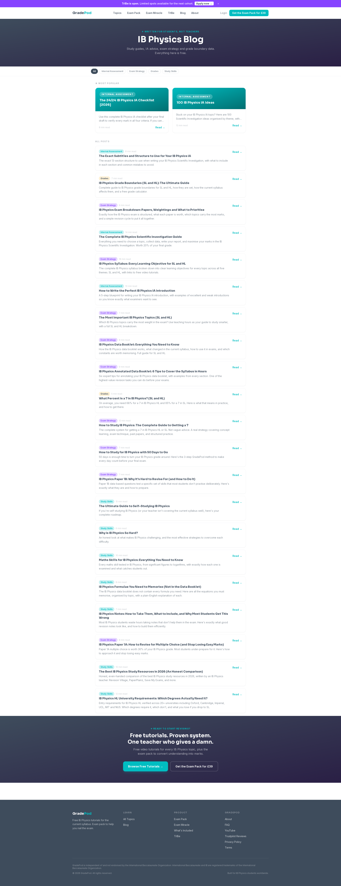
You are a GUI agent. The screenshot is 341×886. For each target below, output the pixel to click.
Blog (183, 12)
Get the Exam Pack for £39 (249, 12)
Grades (154, 71)
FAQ (227, 824)
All (94, 71)
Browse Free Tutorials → (145, 766)
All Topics (129, 819)
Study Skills (170, 71)
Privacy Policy (233, 841)
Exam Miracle (154, 12)
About (195, 12)
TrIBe (171, 12)
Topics (117, 12)
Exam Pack (133, 12)
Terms (228, 847)
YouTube (230, 830)
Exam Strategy (137, 71)
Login (223, 12)
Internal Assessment (112, 71)
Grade (81, 813)
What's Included (183, 830)
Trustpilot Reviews (235, 836)
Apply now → (204, 3)
